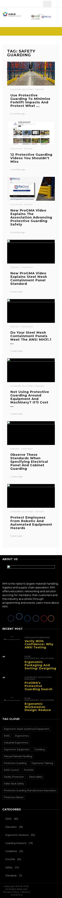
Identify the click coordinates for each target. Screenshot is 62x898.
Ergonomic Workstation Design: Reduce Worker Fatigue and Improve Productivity (38, 711)
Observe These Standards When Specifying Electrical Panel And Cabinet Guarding (29, 462)
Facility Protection (14, 776)
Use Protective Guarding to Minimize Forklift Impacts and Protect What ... (30, 100)
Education (16, 149)
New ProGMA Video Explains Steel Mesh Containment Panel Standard (28, 278)
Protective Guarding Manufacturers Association (30, 790)
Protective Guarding (15, 763)
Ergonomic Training (42, 763)
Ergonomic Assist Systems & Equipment (26, 729)
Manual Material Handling (18, 756)
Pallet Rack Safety (14, 783)
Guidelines (11, 851)
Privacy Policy (11, 892)
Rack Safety (35, 776)
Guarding (39, 749)
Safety (9, 867)
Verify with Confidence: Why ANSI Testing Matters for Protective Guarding (39, 649)
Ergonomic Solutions (39, 658)
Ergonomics (22, 735)
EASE (28, 656)
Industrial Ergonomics (16, 742)
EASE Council (11, 770)
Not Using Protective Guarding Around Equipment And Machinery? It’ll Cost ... (29, 399)
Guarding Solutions (21, 89)
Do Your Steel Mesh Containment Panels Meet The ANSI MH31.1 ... (30, 338)
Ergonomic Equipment (16, 749)
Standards (27, 267)
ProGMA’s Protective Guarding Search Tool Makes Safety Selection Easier (40, 689)
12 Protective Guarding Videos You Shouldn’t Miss (31, 158)
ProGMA (39, 89)
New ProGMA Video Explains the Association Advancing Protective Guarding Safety (31, 217)
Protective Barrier (14, 797)
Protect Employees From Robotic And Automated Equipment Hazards (31, 523)
